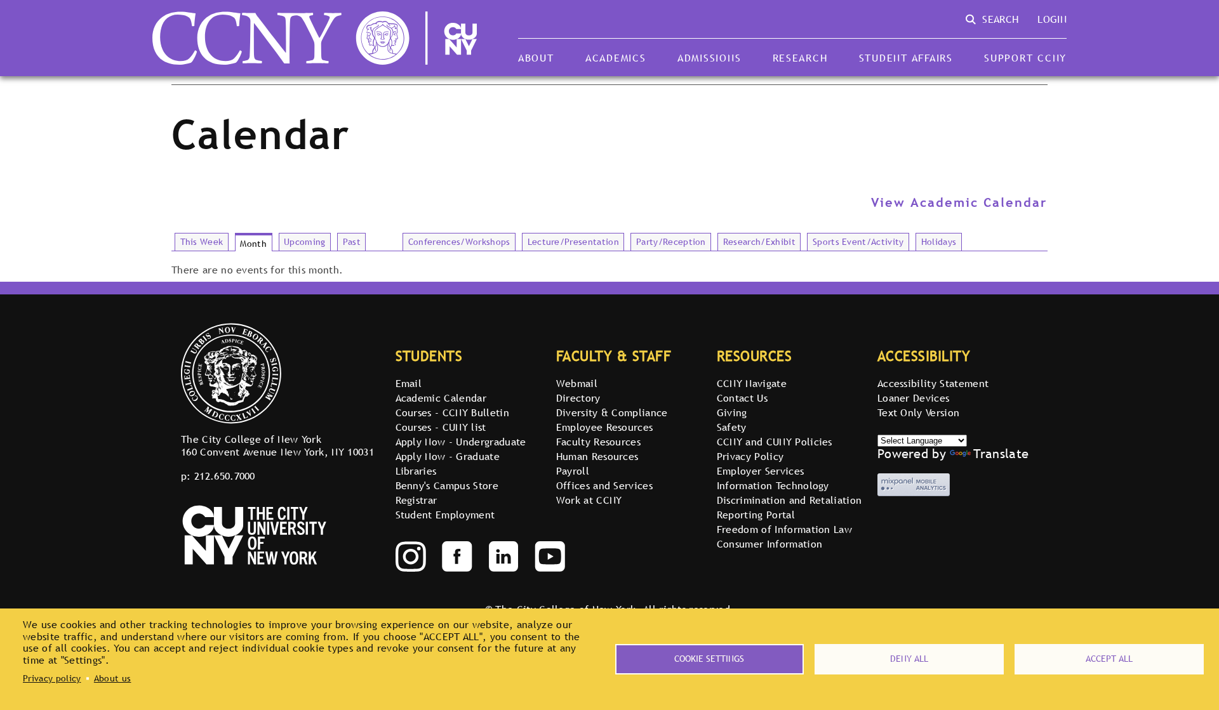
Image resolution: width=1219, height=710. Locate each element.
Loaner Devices (913, 398)
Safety (732, 427)
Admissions (709, 57)
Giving (732, 412)
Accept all (1109, 658)
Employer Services (760, 471)
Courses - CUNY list (441, 427)
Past (352, 241)
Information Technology (773, 485)
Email (409, 383)
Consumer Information (769, 544)
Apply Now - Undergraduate (461, 442)
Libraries (416, 471)
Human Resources (597, 456)
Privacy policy (52, 678)
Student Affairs (906, 57)
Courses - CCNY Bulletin (452, 412)
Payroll (572, 471)
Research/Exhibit (759, 241)
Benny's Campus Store (447, 485)
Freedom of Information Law (784, 529)
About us (112, 678)
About (536, 57)
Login (1052, 19)
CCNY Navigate (752, 383)
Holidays (939, 241)
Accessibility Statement (933, 383)
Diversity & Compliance (612, 412)
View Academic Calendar (959, 202)
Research (800, 57)
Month (253, 243)
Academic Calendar (441, 398)
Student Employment (445, 515)
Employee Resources (604, 427)
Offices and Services (604, 485)
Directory (578, 398)
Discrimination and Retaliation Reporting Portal (789, 507)
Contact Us (742, 398)
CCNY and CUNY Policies (774, 442)
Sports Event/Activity (858, 241)
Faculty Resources (598, 442)
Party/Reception (671, 241)
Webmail (576, 383)
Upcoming (305, 241)
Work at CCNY (589, 500)
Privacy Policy (750, 456)
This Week (201, 241)
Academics (615, 57)
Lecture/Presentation (573, 241)
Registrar (416, 500)
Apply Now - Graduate (448, 456)
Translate (1001, 453)
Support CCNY (1025, 57)
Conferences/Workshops (459, 241)
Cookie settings (709, 658)
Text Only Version (918, 412)
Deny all (909, 658)
